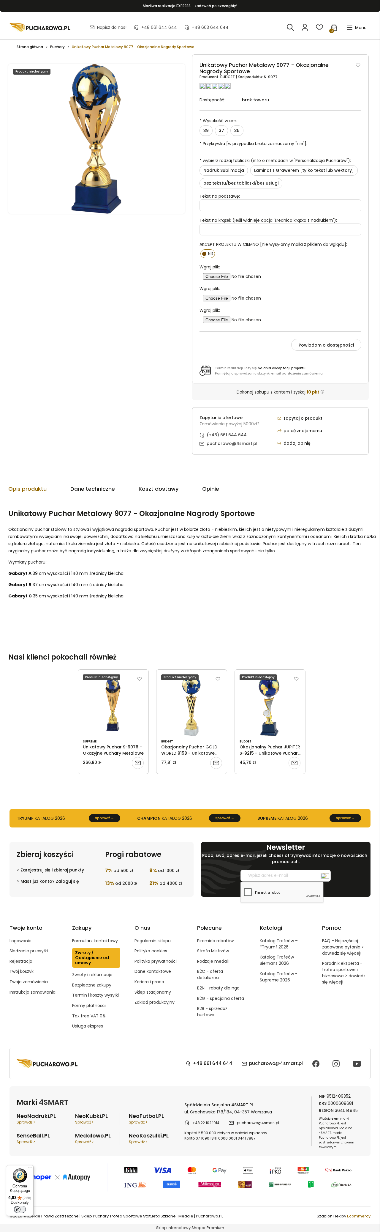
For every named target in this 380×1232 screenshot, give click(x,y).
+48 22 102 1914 (205, 1122)
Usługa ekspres (87, 1026)
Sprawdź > (26, 1122)
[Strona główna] (40, 27)
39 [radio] (206, 130)
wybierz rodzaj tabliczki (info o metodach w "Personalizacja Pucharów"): (275, 160)
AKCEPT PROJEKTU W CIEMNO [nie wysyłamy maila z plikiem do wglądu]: (273, 244)
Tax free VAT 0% (89, 1016)
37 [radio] (221, 130)
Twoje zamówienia (29, 982)
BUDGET (228, 76)
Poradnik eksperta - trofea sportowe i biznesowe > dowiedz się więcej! (343, 972)
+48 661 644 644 (159, 27)
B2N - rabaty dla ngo (218, 988)
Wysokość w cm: (218, 121)
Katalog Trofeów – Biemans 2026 (279, 960)
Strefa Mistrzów (213, 951)
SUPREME (89, 741)
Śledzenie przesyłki (29, 951)
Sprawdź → (104, 818)
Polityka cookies (150, 951)
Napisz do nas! (111, 27)
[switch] (20, 1209)
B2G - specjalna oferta (220, 998)
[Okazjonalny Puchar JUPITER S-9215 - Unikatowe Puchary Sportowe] (270, 705)
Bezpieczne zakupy (91, 985)
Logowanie (20, 941)
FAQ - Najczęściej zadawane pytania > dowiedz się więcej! (343, 947)
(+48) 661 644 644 (227, 435)
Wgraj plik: (210, 267)
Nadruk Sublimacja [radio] (223, 170)
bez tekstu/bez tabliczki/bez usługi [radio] (240, 183)
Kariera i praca (149, 982)
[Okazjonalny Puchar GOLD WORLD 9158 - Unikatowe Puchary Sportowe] (191, 705)
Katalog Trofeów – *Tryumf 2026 (279, 944)
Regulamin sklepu (152, 941)
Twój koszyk (22, 971)
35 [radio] (237, 130)
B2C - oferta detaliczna (210, 974)
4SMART (53, 1102)
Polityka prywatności (155, 961)
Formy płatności (89, 1005)
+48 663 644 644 (210, 27)
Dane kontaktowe (152, 971)
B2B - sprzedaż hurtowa (212, 1012)
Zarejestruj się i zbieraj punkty (52, 870)
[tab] (39, 490)
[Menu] (30, 1168)
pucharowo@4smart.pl (232, 443)
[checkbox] (207, 253)
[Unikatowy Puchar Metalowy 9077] (96, 138)
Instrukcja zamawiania (33, 992)
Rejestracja (21, 961)
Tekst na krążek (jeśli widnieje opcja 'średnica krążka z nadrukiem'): (268, 220)
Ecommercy (358, 1216)
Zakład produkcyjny (154, 1002)
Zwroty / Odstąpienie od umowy (92, 958)
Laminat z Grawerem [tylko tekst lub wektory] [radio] (304, 170)
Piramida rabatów (215, 941)
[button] (357, 28)
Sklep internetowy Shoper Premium (190, 1228)
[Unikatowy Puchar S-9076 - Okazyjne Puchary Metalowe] (113, 705)
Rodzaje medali (213, 961)
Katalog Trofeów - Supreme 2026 (278, 977)
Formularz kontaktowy (95, 941)
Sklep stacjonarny (152, 992)
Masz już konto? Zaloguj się (49, 881)
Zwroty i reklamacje (92, 975)
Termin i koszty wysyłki (95, 995)
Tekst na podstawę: (220, 196)
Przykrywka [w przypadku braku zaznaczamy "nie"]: (253, 144)
